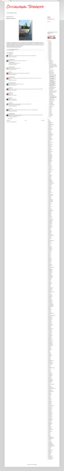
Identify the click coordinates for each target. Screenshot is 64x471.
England (49, 231)
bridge (49, 161)
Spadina (49, 401)
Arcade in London (51, 98)
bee (48, 147)
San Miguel (49, 387)
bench (49, 148)
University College (50, 445)
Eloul (49, 229)
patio (49, 350)
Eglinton (49, 227)
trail (48, 434)
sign (48, 395)
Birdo (49, 153)
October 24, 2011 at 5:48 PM (12, 90)
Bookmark (49, 157)
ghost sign (49, 265)
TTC (48, 440)
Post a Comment (10, 118)
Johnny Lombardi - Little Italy (53, 65)
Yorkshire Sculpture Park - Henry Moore (52, 86)
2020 (49, 49)
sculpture (49, 390)
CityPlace (49, 188)
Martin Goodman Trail (51, 315)
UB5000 (49, 442)
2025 (49, 43)
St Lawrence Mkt (50, 405)
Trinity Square (50, 438)
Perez (49, 353)
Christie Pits (50, 181)
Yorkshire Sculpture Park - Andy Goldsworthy (52, 82)
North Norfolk (51, 94)
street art (49, 410)
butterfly (49, 164)
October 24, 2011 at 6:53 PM (12, 95)
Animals (49, 125)
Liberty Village (50, 306)
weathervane (50, 449)
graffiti (49, 268)
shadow (49, 393)
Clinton (49, 189)
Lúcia (9, 54)
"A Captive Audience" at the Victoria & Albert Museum (53, 97)
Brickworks (49, 160)
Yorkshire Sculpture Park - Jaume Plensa (52, 80)
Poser (49, 358)
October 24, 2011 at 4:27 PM (12, 85)
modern (49, 325)
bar (48, 141)
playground (49, 355)
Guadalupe (49, 270)
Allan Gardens (50, 122)
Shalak (49, 394)
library (49, 307)
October (50, 63)
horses (49, 280)
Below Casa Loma (51, 72)
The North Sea (51, 93)
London (49, 311)
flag (48, 242)
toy (48, 433)
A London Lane (51, 102)
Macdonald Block (50, 313)
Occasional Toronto (25, 6)
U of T (49, 441)
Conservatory (50, 199)
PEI (48, 351)
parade (49, 346)
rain (48, 368)
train (48, 435)
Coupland (49, 203)
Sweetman (49, 423)
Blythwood (49, 156)
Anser (49, 127)
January (50, 115)
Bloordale (49, 155)
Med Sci (49, 320)
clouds (49, 191)
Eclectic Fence (51, 71)
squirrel (49, 403)
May (49, 110)
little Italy (49, 309)
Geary (49, 263)
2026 (49, 42)
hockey (49, 279)
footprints (49, 247)
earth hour (49, 224)
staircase (49, 407)
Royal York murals (50, 384)
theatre (49, 428)
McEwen (49, 318)
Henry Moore (50, 276)
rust (48, 385)
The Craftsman (51, 103)
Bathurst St (49, 144)
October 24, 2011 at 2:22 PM (12, 56)
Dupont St (49, 223)
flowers (49, 243)
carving (49, 168)
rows (49, 383)
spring (49, 402)
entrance (49, 232)
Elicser (49, 228)
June (50, 109)
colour (49, 196)
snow (49, 399)
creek (49, 205)
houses (49, 282)
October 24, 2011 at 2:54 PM (12, 69)
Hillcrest (49, 278)
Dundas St (49, 222)
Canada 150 (50, 166)
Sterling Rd (49, 408)
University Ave (50, 444)
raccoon (49, 364)
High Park (49, 277)
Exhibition (49, 234)
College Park (50, 194)
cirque (49, 186)
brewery (49, 159)
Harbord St (49, 272)
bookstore (49, 158)
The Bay (49, 427)
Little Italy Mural (51, 67)
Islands (49, 289)
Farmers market (50, 235)
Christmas (49, 182)
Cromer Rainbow (51, 73)
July (49, 108)
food (48, 245)
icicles (49, 285)
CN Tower (49, 192)
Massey (49, 316)
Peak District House (51, 88)
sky (48, 396)
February (50, 114)
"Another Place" (51, 89)
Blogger (36, 464)
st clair (49, 404)
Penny (49, 352)
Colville (49, 197)
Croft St (49, 208)
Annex (49, 126)
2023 (49, 45)
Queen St (49, 362)
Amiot (49, 123)
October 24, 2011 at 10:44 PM (13, 100)
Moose (49, 326)
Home (25, 120)
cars (48, 167)
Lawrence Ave (50, 304)
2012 (49, 58)
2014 (49, 56)
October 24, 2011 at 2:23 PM (12, 64)
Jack (9, 108)
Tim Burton (49, 431)
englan (49, 230)
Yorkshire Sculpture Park (52, 87)
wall (48, 448)
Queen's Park (50, 363)
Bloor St (49, 154)
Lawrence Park (50, 305)
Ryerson (49, 386)
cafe (48, 165)
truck (49, 439)
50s (48, 120)
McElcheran (50, 317)
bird (48, 152)
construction (50, 200)
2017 (49, 52)
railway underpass (50, 367)
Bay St (49, 145)
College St (49, 195)
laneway (49, 302)
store (49, 409)
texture (49, 426)
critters (49, 206)
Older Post (42, 120)
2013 (49, 57)
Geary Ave (49, 264)
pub (48, 359)
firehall (49, 241)
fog (48, 244)
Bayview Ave (50, 146)
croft (48, 207)
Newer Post (8, 120)
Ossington (49, 343)
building (49, 162)
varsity (49, 447)
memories (49, 322)
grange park (50, 269)
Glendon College (50, 267)
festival (49, 238)
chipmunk (49, 180)
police (49, 356)
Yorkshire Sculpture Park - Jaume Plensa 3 (52, 76)
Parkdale (49, 349)
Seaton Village (50, 391)
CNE (49, 193)
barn (49, 143)
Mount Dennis (50, 328)
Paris (49, 347)
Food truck (49, 246)
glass (49, 266)
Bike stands (49, 151)
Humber (49, 283)
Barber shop (50, 142)
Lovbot (49, 312)
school (49, 389)
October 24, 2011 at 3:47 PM (12, 80)
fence (49, 237)
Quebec (49, 361)
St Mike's (49, 406)
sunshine (49, 422)
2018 (49, 51)
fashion (49, 236)
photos (49, 354)
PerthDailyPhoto (11, 113)
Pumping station (50, 360)
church (49, 184)
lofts (48, 310)
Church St (49, 185)
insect (49, 286)
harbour (49, 273)
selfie (49, 392)
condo (49, 198)
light (48, 308)
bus (48, 163)
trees (49, 436)
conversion (49, 201)
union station (50, 443)
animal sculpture (50, 124)
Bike (48, 150)
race (48, 365)
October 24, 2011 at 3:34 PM (12, 74)
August (50, 107)
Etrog (49, 233)
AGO (49, 121)
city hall (49, 187)
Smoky (49, 398)
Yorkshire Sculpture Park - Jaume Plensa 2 (52, 78)
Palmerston (49, 344)
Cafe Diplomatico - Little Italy (53, 66)
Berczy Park (50, 149)
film (48, 239)
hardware (49, 274)
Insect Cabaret (50, 287)
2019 (49, 50)
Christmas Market (50, 183)
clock (49, 190)
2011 (49, 59)
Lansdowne (49, 303)
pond (49, 357)
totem (49, 432)
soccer (49, 400)
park (48, 348)
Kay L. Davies (11, 59)
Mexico (49, 323)
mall (48, 314)
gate (48, 262)
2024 (49, 44)
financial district (50, 240)
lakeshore (49, 301)
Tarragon (49, 424)
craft (48, 204)
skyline (49, 397)
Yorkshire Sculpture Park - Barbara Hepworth (52, 84)
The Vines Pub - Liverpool (52, 74)
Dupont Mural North (51, 104)
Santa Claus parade (51, 388)
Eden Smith (49, 226)
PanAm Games (50, 345)
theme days (49, 429)
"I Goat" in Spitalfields (52, 95)
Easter (49, 225)
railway (49, 366)
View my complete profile (51, 19)
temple (49, 425)
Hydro (49, 284)
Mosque (49, 327)
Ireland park (50, 288)
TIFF (48, 430)
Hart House (49, 275)
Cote (49, 202)
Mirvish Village (50, 324)
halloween (49, 271)
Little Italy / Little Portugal (52, 64)
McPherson (49, 319)
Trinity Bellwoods (50, 437)
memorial (49, 321)
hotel (49, 281)
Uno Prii (49, 446)
